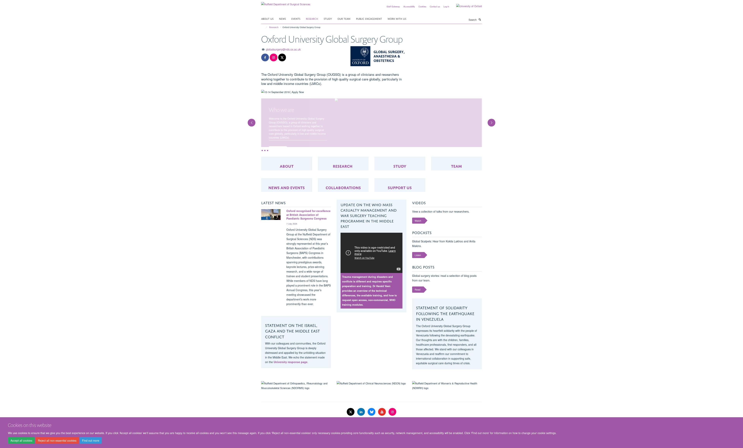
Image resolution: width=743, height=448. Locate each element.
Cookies (422, 6)
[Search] (480, 19)
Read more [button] (277, 149)
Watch (418, 235)
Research (312, 18)
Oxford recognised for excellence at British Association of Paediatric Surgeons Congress (308, 229)
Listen (418, 270)
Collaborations (343, 202)
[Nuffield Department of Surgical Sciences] (285, 3)
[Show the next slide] (493, 128)
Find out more (90, 440)
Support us (400, 202)
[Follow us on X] (282, 57)
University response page (290, 377)
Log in (446, 6)
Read (417, 304)
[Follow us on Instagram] (273, 57)
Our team (343, 18)
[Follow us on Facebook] (265, 57)
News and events (286, 202)
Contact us (435, 6)
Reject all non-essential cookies (57, 440)
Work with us (397, 18)
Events (295, 18)
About (287, 181)
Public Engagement (369, 18)
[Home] (264, 27)
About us (267, 18)
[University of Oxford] (466, 6)
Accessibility (409, 6)
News (282, 18)
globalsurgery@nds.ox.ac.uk (283, 49)
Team (456, 181)
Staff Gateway (393, 6)
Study (328, 18)
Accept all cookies (21, 440)
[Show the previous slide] (249, 128)
